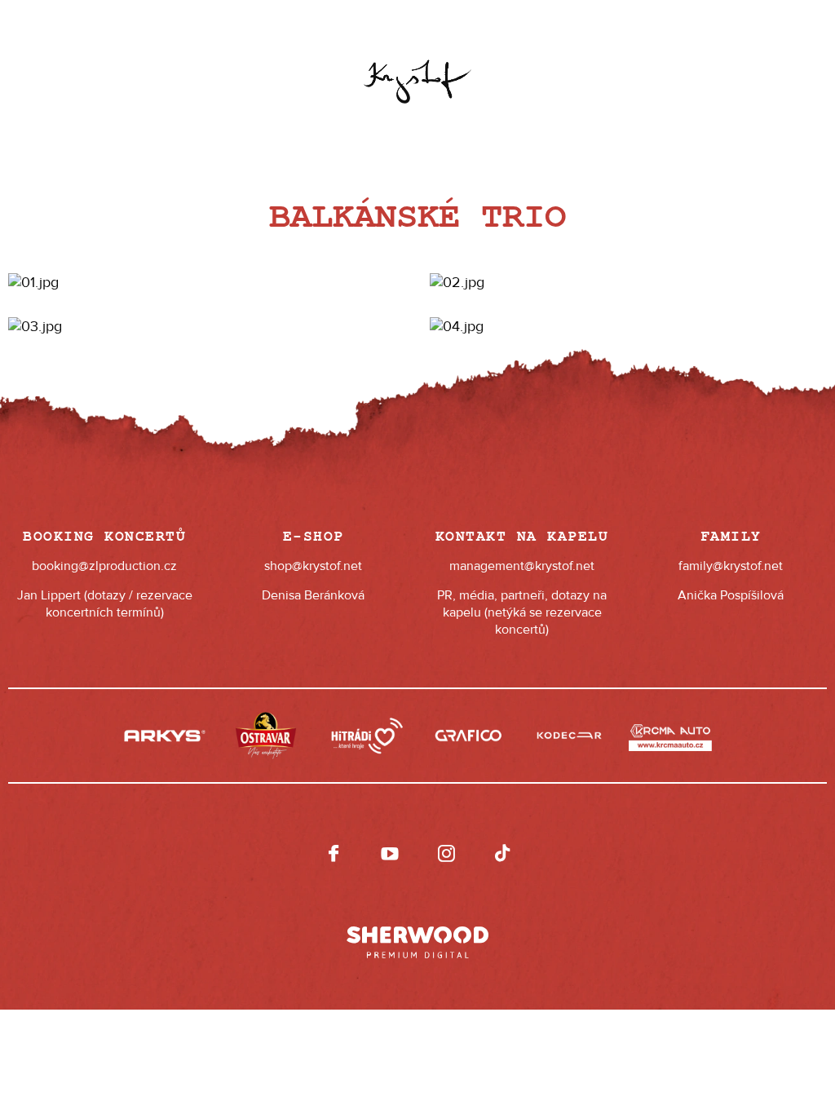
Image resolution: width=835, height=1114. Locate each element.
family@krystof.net (730, 566)
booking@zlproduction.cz (104, 566)
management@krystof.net (521, 566)
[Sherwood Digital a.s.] (417, 934)
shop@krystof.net (313, 566)
